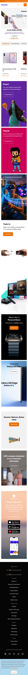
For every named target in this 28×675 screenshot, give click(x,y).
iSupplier (14, 625)
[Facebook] (5, 653)
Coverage (14, 615)
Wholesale (14, 628)
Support (14, 606)
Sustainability (14, 590)
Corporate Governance (14, 584)
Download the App (14, 516)
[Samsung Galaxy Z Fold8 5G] (9, 63)
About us (14, 581)
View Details (7, 184)
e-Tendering (14, 631)
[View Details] (14, 244)
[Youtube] (18, 653)
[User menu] (21, 4)
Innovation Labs (14, 593)
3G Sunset (14, 644)
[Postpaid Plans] (14, 104)
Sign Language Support (14, 619)
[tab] (5, 43)
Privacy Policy (14, 641)
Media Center (14, 600)
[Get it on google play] (14, 527)
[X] (14, 653)
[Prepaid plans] (14, 150)
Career (14, 597)
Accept (14, 672)
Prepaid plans (8, 141)
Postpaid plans (8, 94)
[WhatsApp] (22, 653)
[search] (17, 4)
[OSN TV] (14, 290)
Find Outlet (14, 612)
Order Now (14, 328)
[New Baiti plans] (14, 197)
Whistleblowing (14, 587)
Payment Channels (14, 609)
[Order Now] (14, 337)
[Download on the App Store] (14, 522)
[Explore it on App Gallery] (14, 531)
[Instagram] (9, 653)
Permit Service (14, 634)
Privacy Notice (14, 668)
